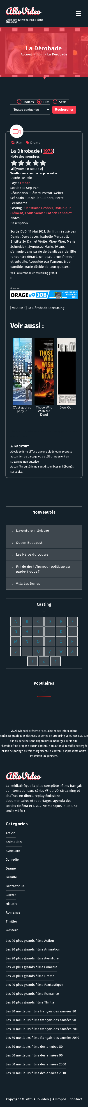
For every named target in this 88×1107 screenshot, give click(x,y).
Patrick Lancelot (59, 213)
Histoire (12, 904)
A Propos (59, 1099)
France (25, 183)
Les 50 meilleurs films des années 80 (34, 1047)
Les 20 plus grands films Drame (30, 976)
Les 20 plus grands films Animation (33, 949)
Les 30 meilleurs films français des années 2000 (42, 1029)
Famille (11, 877)
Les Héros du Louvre (32, 554)
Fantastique (15, 886)
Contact (76, 1099)
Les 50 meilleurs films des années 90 (34, 1055)
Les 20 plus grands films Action (30, 941)
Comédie (12, 859)
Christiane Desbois (38, 208)
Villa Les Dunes (28, 584)
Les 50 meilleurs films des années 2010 (36, 1073)
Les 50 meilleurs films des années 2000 (36, 1064)
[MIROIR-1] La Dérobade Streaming (37, 308)
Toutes (28, 102)
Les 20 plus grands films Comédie (31, 967)
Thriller (11, 921)
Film (39, 54)
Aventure (13, 851)
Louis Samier (35, 213)
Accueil (26, 54)
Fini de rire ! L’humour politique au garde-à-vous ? (43, 569)
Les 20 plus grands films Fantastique (34, 985)
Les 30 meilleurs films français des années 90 (41, 1020)
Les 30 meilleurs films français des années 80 (41, 1011)
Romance (13, 912)
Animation (14, 842)
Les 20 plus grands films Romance (32, 994)
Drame (35, 143)
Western (12, 930)
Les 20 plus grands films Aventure (32, 958)
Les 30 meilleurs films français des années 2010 (42, 1038)
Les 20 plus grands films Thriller (31, 1002)
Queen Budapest (29, 543)
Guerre (11, 895)
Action (11, 833)
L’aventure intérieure (32, 531)
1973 (48, 151)
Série (62, 102)
